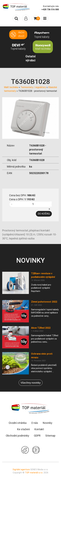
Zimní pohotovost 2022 (44, 301)
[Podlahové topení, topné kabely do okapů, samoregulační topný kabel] (16, 7)
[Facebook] (25, 449)
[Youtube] (36, 449)
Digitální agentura (21, 469)
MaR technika (11, 87)
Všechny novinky (31, 382)
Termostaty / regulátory (33, 87)
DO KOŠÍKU (44, 213)
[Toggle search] (16, 18)
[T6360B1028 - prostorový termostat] (30, 117)
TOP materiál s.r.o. (34, 472)
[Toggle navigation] (25, 18)
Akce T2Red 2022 (40, 327)
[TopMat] (30, 408)
